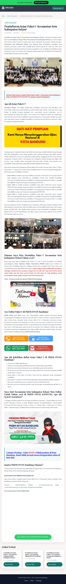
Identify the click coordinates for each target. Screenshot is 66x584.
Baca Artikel (9, 564)
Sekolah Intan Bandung (35, 487)
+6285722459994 (20, 485)
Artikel (32, 580)
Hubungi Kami (57, 8)
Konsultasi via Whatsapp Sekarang (34, 537)
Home (3, 16)
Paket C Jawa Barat (12, 16)
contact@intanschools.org (12, 487)
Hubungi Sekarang (40, 2)
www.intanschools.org (46, 485)
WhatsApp (39, 580)
